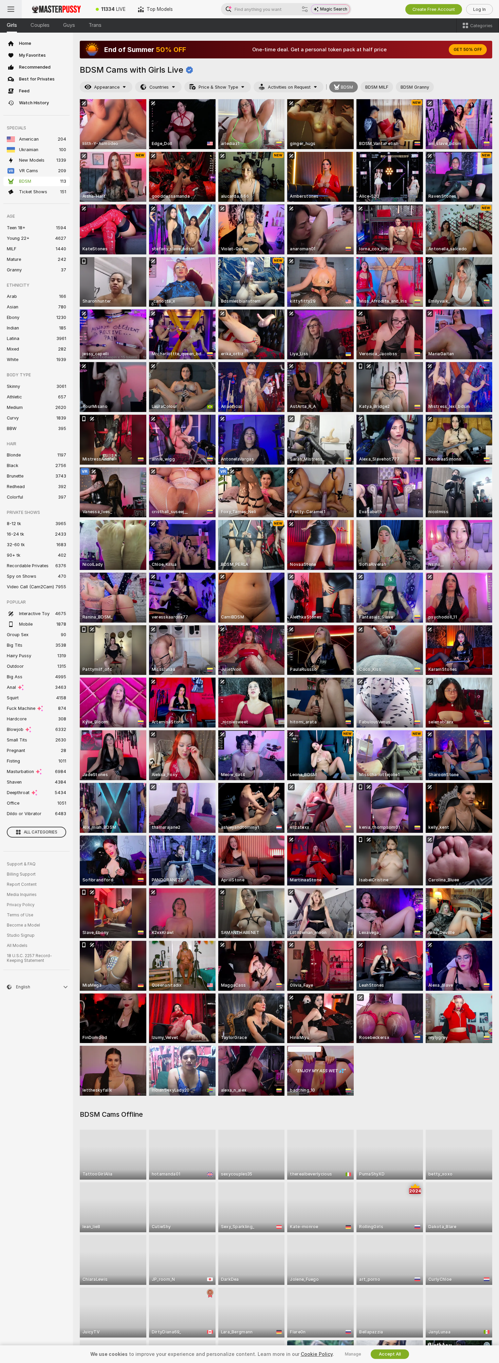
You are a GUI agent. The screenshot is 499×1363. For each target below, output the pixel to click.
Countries (159, 87)
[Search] (305, 9)
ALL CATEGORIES (40, 832)
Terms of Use (20, 915)
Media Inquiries (22, 894)
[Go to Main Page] (56, 9)
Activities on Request (289, 87)
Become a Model (23, 925)
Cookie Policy (317, 1354)
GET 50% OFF (468, 49)
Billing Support (21, 874)
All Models (17, 945)
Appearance (106, 87)
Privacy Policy (21, 904)
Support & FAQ (21, 864)
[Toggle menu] (11, 9)
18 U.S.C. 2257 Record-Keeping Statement (29, 958)
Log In (479, 9)
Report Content (22, 884)
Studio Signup (21, 935)
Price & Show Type (218, 87)
